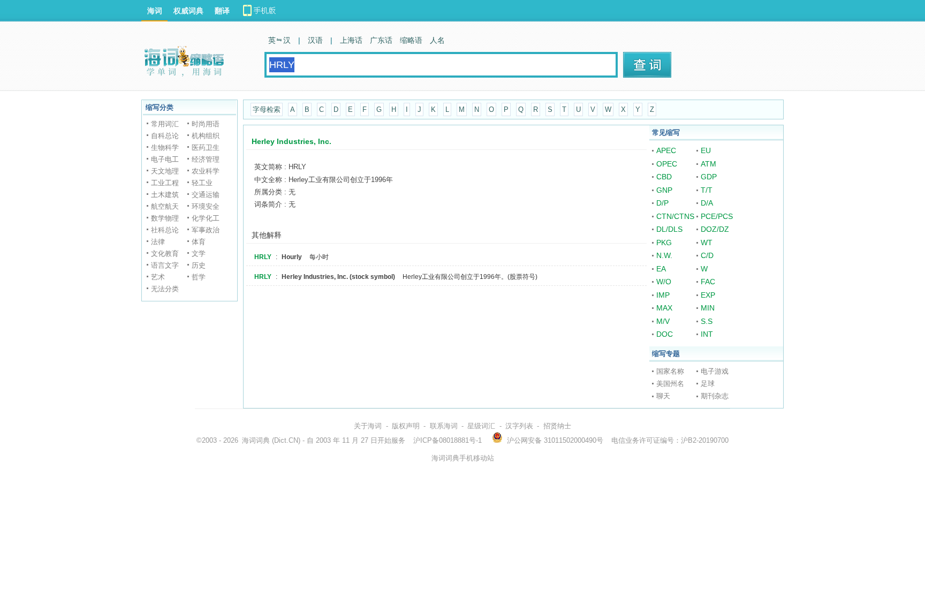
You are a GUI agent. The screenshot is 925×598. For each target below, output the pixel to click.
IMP (663, 295)
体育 (199, 242)
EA (661, 268)
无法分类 (165, 289)
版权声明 (406, 426)
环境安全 (205, 206)
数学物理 (165, 218)
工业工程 (165, 183)
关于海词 (368, 426)
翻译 (222, 10)
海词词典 (256, 440)
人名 (437, 40)
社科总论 (165, 230)
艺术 (158, 277)
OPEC (666, 164)
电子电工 (165, 159)
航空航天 (165, 206)
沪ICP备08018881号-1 (447, 440)
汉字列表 (519, 426)
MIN (708, 308)
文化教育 (165, 253)
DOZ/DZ (715, 229)
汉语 (315, 40)
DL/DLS (669, 229)
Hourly (292, 257)
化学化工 (205, 218)
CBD (664, 176)
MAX (664, 308)
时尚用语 (205, 124)
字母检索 (266, 109)
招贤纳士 (557, 426)
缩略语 (411, 40)
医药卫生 (205, 147)
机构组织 (205, 136)
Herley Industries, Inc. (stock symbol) (338, 277)
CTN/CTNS (675, 216)
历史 (199, 265)
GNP (664, 190)
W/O (663, 281)
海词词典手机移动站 (462, 458)
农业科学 (205, 171)
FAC (708, 281)
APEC (666, 150)
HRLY (262, 257)
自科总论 (165, 136)
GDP (709, 176)
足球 (708, 384)
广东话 (381, 40)
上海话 (351, 40)
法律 (158, 242)
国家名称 (670, 371)
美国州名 (670, 384)
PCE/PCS (717, 216)
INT (707, 334)
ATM (708, 164)
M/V (663, 321)
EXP (708, 295)
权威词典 (188, 10)
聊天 (663, 396)
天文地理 (165, 171)
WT (706, 242)
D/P (662, 203)
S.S (706, 321)
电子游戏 (715, 371)
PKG (664, 242)
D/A (707, 203)
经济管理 (205, 159)
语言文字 (165, 265)
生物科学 (165, 147)
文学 (199, 253)
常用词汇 (165, 124)
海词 (154, 10)
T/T (706, 190)
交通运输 (205, 195)
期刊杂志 (715, 396)
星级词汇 (481, 426)
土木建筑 (165, 195)
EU (706, 150)
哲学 (199, 277)
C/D (707, 255)
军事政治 (205, 230)
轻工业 (202, 183)
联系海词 (444, 426)
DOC (664, 334)
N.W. (664, 255)
